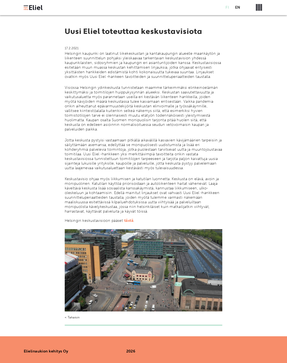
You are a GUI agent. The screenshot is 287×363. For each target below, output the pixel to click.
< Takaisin (72, 317)
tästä (128, 220)
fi (227, 7)
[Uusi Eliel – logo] (33, 7)
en (237, 7)
